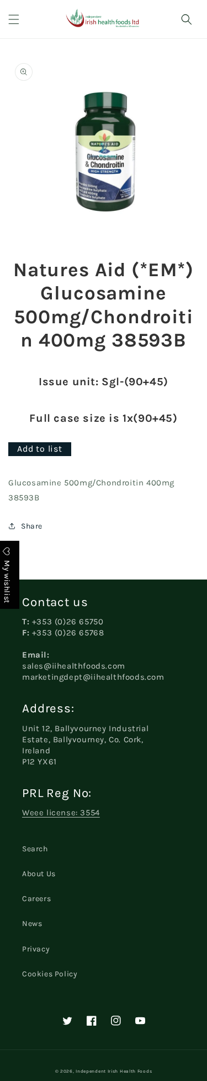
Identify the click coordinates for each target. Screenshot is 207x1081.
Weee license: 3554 (61, 813)
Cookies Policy (49, 974)
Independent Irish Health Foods (114, 1071)
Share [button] (32, 526)
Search (35, 849)
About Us (39, 873)
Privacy (36, 949)
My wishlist (7, 580)
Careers (36, 898)
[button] (14, 19)
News (32, 923)
